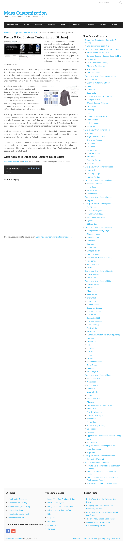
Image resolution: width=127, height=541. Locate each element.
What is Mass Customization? (97, 462)
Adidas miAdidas (93, 378)
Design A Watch (93, 99)
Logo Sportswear (94, 449)
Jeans (63, 25)
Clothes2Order (93, 304)
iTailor (89, 355)
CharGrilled (91, 298)
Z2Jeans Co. (92, 224)
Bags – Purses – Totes (96, 136)
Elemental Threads (94, 140)
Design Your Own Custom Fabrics (98, 180)
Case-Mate (91, 93)
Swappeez (91, 432)
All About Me (92, 79)
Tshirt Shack (92, 365)
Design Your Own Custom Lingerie (99, 271)
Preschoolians (92, 69)
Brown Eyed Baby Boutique (98, 52)
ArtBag (90, 133)
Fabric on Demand (94, 183)
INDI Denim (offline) (95, 214)
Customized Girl (93, 318)
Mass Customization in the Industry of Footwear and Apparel (102, 478)
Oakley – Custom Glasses (97, 116)
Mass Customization (25, 12)
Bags (26, 25)
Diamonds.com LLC (95, 237)
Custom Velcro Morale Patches (99, 96)
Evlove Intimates (93, 274)
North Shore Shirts (94, 361)
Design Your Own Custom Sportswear (100, 445)
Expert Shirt (91, 331)
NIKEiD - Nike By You (55, 503)
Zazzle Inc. (91, 126)
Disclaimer (116, 538)
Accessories (12, 25)
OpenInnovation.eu (16, 517)
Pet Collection (92, 120)
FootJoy (90, 395)
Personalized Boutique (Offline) (99, 257)
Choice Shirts (92, 301)
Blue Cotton (92, 294)
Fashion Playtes (93, 177)
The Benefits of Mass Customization (102, 483)
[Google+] (13, 531)
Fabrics (51, 25)
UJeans (90, 220)
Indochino (91, 348)
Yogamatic (91, 452)
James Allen (91, 247)
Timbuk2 (90, 163)
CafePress (91, 89)
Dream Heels (92, 392)
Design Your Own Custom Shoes (98, 375)
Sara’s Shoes (92, 422)
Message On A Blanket (96, 66)
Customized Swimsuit (95, 459)
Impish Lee (91, 277)
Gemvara (90, 244)
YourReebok (92, 442)
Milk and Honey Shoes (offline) (99, 405)
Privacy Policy (52, 525)
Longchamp (92, 150)
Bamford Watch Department (98, 83)
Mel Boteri (91, 157)
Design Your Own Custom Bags (97, 130)
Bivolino (90, 288)
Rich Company (93, 123)
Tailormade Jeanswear (96, 217)
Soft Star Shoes (93, 73)
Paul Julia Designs (94, 160)
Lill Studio (91, 146)
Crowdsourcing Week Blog (19, 506)
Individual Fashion (15, 510)
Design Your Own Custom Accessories (100, 76)
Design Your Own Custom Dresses (99, 167)
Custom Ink (91, 314)
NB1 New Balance (94, 412)
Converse (91, 388)
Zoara (89, 267)
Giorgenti (90, 338)
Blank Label (91, 291)
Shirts (103, 25)
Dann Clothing (92, 325)
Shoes (114, 25)
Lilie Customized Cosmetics (98, 46)
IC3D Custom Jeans (95, 210)
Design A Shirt (92, 328)
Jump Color (91, 187)
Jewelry (76, 25)
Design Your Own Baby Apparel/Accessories (102, 49)
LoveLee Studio (93, 153)
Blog (16, 2)
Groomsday (91, 106)
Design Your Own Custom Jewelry (98, 227)
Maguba (90, 402)
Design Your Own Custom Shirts (98, 281)
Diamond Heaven (94, 234)
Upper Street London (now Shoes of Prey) (104, 435)
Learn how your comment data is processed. (54, 237)
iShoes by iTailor (93, 398)
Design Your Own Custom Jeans (98, 204)
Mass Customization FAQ (18, 514)
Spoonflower (92, 193)
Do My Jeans (92, 207)
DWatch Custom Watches (97, 103)
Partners (76, 538)
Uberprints (91, 368)
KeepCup (90, 109)
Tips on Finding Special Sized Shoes (100, 519)
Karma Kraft (92, 190)
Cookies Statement (89, 538)
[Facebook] (8, 531)
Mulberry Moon (93, 254)
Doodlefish (91, 59)
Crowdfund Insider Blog (17, 503)
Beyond (90, 200)
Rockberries (91, 261)
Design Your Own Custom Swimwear (100, 456)
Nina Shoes (91, 419)
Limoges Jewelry (93, 251)
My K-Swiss (91, 408)
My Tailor (91, 358)
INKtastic (90, 351)
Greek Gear (91, 341)
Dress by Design (93, 173)
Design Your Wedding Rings (98, 230)
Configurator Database (17, 499)
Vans (89, 439)
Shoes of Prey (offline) (96, 425)
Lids (88, 113)
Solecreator (91, 429)
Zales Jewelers (93, 264)
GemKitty (91, 241)
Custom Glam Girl (94, 311)
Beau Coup (91, 86)
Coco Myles (91, 170)
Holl (88, 345)
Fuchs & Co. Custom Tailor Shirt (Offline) (103, 335)
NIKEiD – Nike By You (96, 415)
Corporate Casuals (94, 308)
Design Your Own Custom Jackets (98, 197)
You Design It (92, 372)
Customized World (94, 321)
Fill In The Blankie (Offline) (97, 62)
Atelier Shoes (92, 385)
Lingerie (90, 25)
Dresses (38, 25)
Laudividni (91, 143)
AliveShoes (91, 382)
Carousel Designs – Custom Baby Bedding (104, 56)
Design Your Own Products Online (61, 499)
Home (8, 2)
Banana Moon (93, 284)
